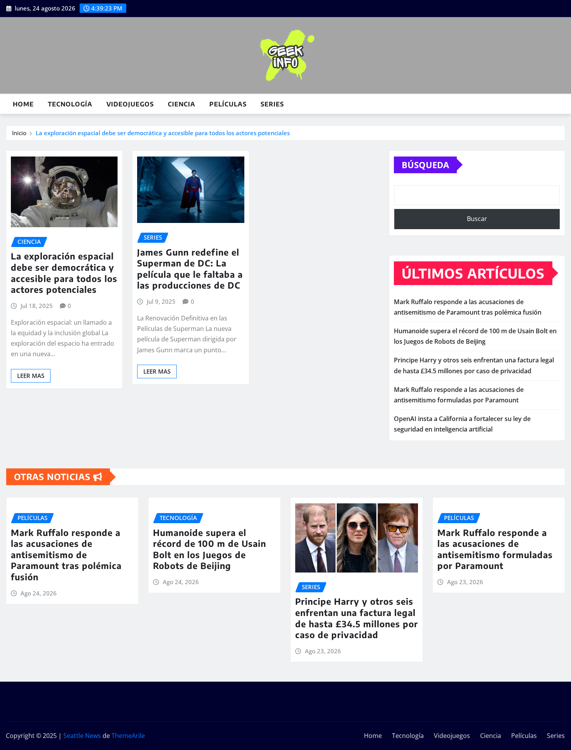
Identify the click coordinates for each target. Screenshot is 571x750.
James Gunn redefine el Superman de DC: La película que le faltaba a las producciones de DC (190, 269)
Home (23, 104)
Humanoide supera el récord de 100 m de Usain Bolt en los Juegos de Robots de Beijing (209, 549)
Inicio (19, 133)
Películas (228, 104)
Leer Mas (30, 375)
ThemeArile (128, 735)
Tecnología (70, 104)
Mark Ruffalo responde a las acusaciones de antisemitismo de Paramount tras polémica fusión (66, 554)
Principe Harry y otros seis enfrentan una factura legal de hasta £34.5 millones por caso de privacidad (356, 618)
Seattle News (82, 735)
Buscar (477, 218)
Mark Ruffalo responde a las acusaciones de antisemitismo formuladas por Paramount (495, 549)
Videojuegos (130, 104)
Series (272, 104)
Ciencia (181, 104)
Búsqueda (425, 165)
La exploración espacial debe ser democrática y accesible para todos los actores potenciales (163, 133)
